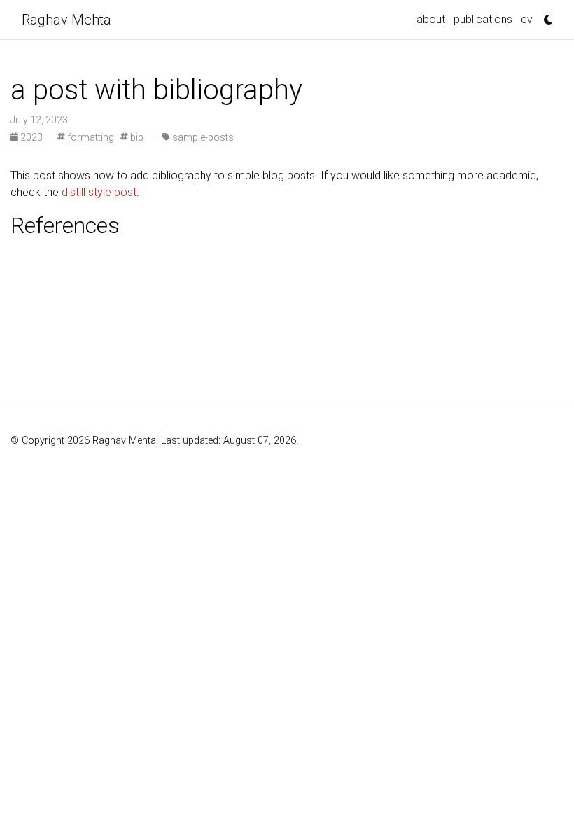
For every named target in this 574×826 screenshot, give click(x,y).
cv (527, 19)
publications (483, 19)
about (430, 19)
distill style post (99, 192)
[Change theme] (544, 15)
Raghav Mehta (66, 19)
